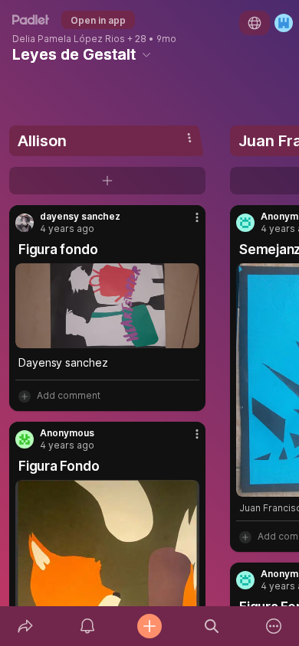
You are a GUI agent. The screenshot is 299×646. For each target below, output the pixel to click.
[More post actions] (187, 223)
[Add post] (149, 626)
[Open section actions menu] (189, 137)
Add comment (68, 395)
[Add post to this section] (107, 180)
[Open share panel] (25, 626)
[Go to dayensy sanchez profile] (24, 223)
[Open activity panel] (87, 626)
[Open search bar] (212, 626)
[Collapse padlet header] (146, 54)
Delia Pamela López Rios (68, 39)
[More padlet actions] (274, 626)
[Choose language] (254, 23)
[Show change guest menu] (283, 23)
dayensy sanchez (80, 216)
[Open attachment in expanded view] (107, 305)
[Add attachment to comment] (24, 395)
